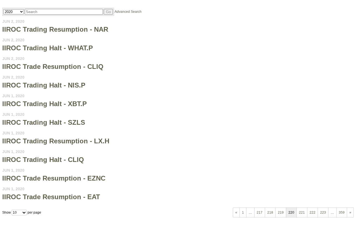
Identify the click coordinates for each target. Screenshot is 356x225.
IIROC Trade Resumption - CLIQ (52, 66)
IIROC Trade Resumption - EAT (51, 197)
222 (312, 212)
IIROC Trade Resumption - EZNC (53, 178)
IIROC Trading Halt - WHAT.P (47, 48)
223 (323, 212)
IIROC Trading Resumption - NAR (55, 29)
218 (270, 212)
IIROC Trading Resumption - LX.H (55, 141)
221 (302, 212)
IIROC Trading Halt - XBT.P (44, 104)
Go (108, 12)
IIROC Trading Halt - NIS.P (43, 85)
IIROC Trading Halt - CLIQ (43, 159)
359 (342, 212)
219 (281, 212)
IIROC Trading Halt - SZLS (43, 122)
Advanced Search (128, 12)
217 (260, 212)
